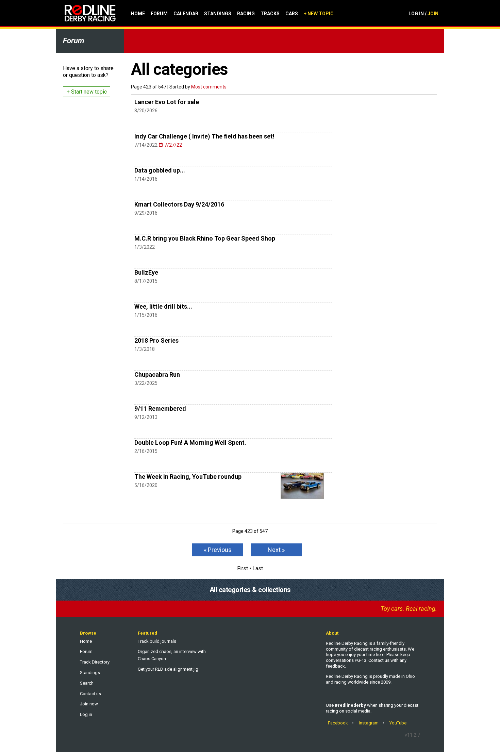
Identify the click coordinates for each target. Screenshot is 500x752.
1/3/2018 (144, 349)
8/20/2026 (145, 110)
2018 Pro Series (156, 340)
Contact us (90, 693)
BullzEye (146, 272)
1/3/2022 (144, 247)
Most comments (209, 86)
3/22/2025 (145, 383)
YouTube (397, 722)
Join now (89, 703)
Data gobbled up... (159, 170)
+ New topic (319, 13)
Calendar (185, 13)
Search (87, 683)
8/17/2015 (145, 281)
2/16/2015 (145, 451)
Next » (276, 549)
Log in (86, 714)
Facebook (338, 722)
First (242, 568)
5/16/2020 (145, 485)
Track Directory (95, 662)
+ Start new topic (87, 91)
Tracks (270, 13)
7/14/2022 (158, 145)
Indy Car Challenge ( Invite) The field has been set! (204, 136)
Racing (246, 13)
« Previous (218, 549)
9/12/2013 (145, 417)
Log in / (423, 13)
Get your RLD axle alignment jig (168, 669)
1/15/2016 (145, 315)
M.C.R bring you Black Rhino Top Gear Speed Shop (204, 238)
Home (138, 13)
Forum (159, 13)
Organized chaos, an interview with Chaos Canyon (172, 655)
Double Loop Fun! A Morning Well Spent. (190, 442)
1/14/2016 (145, 179)
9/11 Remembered (160, 408)
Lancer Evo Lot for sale (166, 101)
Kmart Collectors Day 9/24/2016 (179, 204)
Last (257, 568)
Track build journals (157, 641)
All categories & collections (250, 590)
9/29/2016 (145, 213)
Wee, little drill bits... (163, 306)
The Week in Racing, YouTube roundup (187, 476)
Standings (217, 13)
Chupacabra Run (157, 374)
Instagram (369, 722)
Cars (291, 13)
